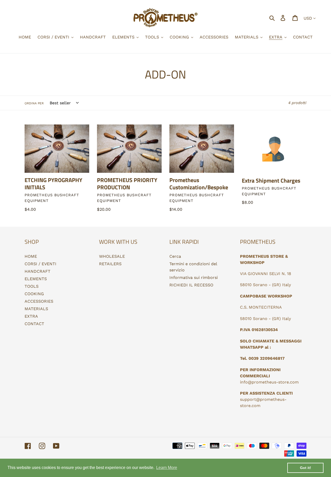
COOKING (34, 293)
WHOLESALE (112, 256)
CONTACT (34, 323)
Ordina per (34, 103)
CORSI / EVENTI (40, 263)
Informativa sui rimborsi (193, 277)
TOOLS (32, 286)
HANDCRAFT (37, 271)
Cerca (175, 256)
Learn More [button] (166, 467)
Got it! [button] (305, 468)
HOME (31, 256)
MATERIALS (36, 308)
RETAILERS (110, 263)
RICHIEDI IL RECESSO (191, 285)
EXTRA (31, 316)
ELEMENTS (36, 278)
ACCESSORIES (39, 301)
